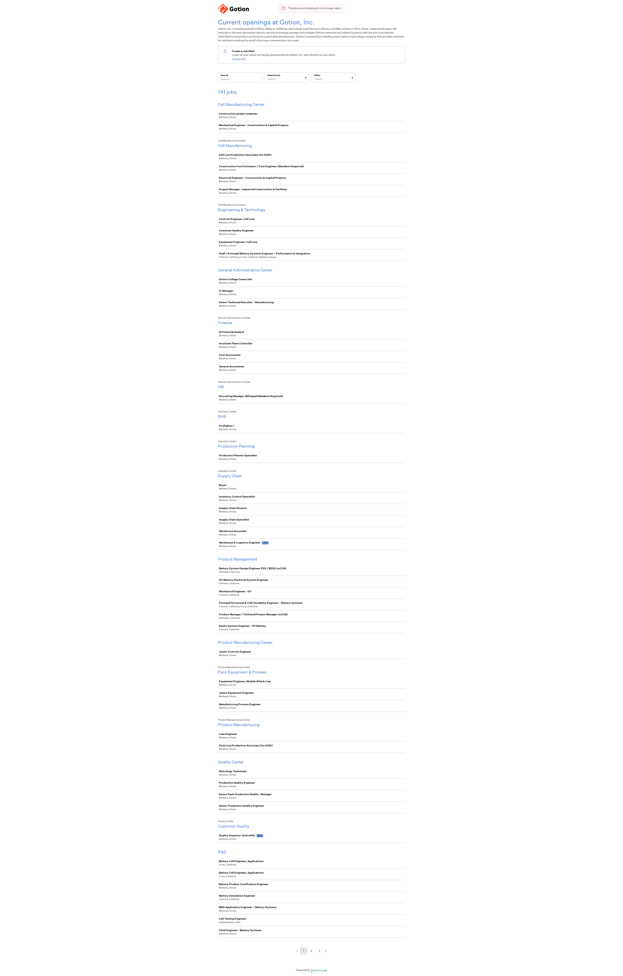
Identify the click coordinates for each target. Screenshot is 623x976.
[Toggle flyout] (306, 78)
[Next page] (326, 951)
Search (224, 75)
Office (317, 75)
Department (273, 75)
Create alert (239, 58)
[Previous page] (297, 951)
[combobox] (267, 79)
